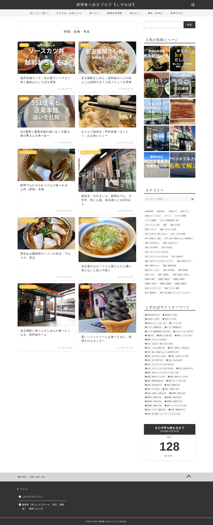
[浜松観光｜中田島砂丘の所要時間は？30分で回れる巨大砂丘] (156, 165)
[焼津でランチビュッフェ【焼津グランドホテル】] (156, 139)
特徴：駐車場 (183, 270)
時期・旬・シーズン (152, 270)
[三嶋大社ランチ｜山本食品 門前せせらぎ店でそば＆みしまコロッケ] (156, 85)
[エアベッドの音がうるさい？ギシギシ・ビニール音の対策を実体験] (182, 165)
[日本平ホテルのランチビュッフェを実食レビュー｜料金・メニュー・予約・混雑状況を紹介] (156, 112)
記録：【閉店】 (163, 274)
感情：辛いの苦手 (151, 247)
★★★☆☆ (173, 211)
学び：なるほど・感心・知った (156, 234)
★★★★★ (149, 211)
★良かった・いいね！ (153, 216)
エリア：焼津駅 (180, 216)
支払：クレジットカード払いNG (156, 252)
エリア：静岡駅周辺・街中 (169, 220)
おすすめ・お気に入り (69, 13)
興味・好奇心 (155, 13)
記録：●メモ (149, 274)
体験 (164, 225)
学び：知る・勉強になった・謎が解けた (179, 238)
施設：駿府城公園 (169, 265)
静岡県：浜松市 (150, 284)
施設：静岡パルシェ (152, 265)
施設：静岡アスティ (184, 261)
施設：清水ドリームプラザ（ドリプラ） (159, 261)
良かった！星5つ (39, 13)
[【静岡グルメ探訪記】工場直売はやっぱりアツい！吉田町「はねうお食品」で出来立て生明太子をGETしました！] (182, 112)
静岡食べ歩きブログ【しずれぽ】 (106, 4)
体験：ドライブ (150, 229)
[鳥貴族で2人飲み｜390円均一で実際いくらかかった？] (156, 59)
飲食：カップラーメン (153, 288)
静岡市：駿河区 (164, 279)
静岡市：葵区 (150, 279)
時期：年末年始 (168, 270)
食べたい (94, 13)
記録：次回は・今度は (181, 274)
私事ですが (177, 13)
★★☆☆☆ (185, 211)
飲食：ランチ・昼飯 (172, 288)
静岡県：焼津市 (165, 284)
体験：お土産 (175, 225)
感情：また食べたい (170, 243)
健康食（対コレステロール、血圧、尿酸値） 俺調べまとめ (43, 506)
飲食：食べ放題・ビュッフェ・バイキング (175, 293)
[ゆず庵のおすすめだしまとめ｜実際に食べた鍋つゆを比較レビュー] (182, 59)
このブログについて (32, 497)
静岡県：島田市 (179, 279)
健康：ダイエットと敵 (168, 229)
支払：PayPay (167, 247)
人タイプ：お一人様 (152, 225)
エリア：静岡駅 (150, 220)
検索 (189, 24)
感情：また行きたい (152, 243)
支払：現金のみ (177, 256)
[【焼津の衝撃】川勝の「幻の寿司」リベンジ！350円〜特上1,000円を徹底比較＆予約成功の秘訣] (182, 139)
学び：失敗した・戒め (153, 238)
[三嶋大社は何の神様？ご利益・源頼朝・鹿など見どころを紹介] (182, 85)
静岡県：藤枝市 (180, 284)
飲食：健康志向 (150, 293)
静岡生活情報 (114, 13)
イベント (168, 216)
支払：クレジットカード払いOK (156, 256)
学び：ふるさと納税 (178, 234)
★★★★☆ (161, 211)
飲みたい (135, 13)
